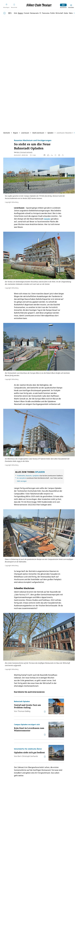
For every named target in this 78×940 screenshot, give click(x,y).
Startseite (6, 133)
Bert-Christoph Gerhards (24, 152)
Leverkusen (25, 133)
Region (15, 133)
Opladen (50, 133)
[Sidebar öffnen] (10, 13)
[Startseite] (39, 5)
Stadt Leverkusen (38, 133)
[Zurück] (4, 13)
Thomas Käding (24, 711)
